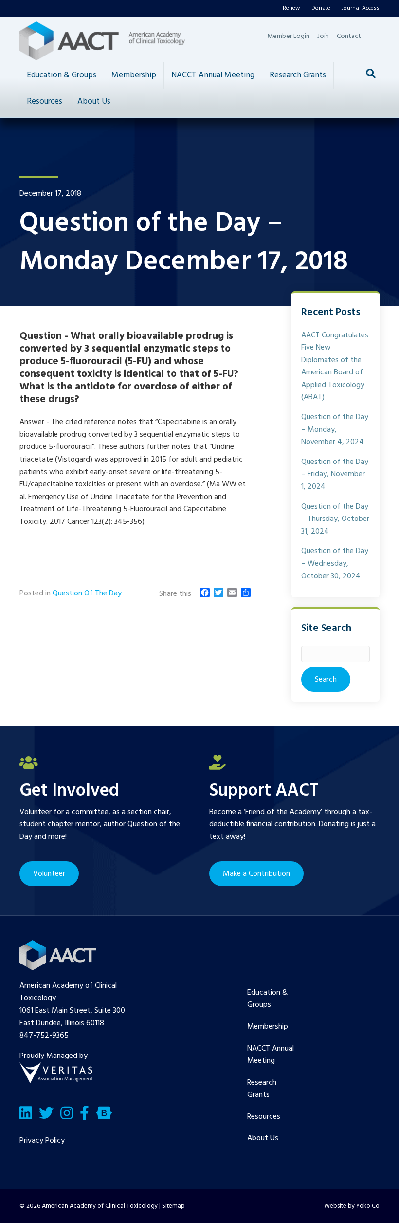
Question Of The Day (87, 593)
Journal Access (361, 8)
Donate (320, 8)
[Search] (371, 73)
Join (323, 36)
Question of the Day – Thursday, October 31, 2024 (335, 519)
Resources (44, 101)
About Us (93, 101)
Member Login (288, 36)
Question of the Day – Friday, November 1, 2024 (334, 474)
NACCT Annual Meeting (212, 75)
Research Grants (298, 75)
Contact (349, 36)
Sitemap (173, 1206)
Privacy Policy (42, 1140)
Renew (291, 8)
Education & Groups (61, 75)
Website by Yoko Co (352, 1206)
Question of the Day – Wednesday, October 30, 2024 (334, 563)
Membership (133, 75)
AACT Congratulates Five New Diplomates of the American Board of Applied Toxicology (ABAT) (334, 366)
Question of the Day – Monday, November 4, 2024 (334, 429)
